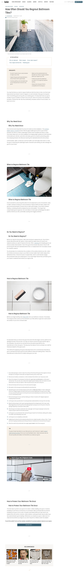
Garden (34, 1)
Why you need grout (13, 60)
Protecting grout (26, 62)
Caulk (10, 419)
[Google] (71, 2)
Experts (46, 1)
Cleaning (29, 1)
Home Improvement (16, 1)
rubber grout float (37, 389)
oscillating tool (39, 379)
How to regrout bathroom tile (15, 62)
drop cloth (25, 317)
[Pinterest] (67, 2)
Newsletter (79, 1)
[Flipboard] (69, 2)
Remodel (16, 6)
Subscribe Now (28, 524)
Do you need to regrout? (32, 60)
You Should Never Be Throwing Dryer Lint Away (34, 562)
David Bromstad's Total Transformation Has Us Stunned (23, 562)
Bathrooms (21, 6)
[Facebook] (65, 2)
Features (52, 1)
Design (24, 1)
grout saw (33, 379)
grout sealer (32, 423)
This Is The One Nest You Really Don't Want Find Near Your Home (47, 562)
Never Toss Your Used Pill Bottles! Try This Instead (11, 562)
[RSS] (73, 2)
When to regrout (22, 60)
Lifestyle (40, 1)
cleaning (36, 243)
